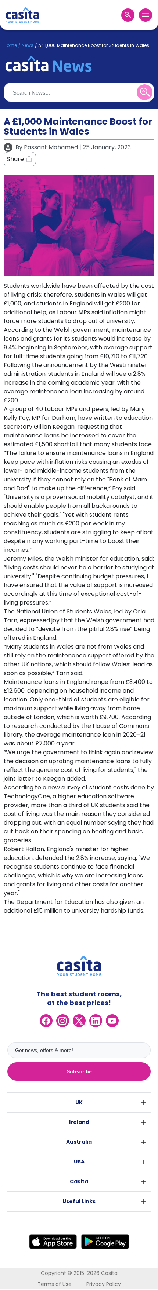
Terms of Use (54, 1284)
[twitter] (79, 1020)
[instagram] (62, 1020)
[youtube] (112, 1020)
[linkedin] (95, 1020)
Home (10, 45)
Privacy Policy (103, 1284)
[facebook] (46, 1020)
